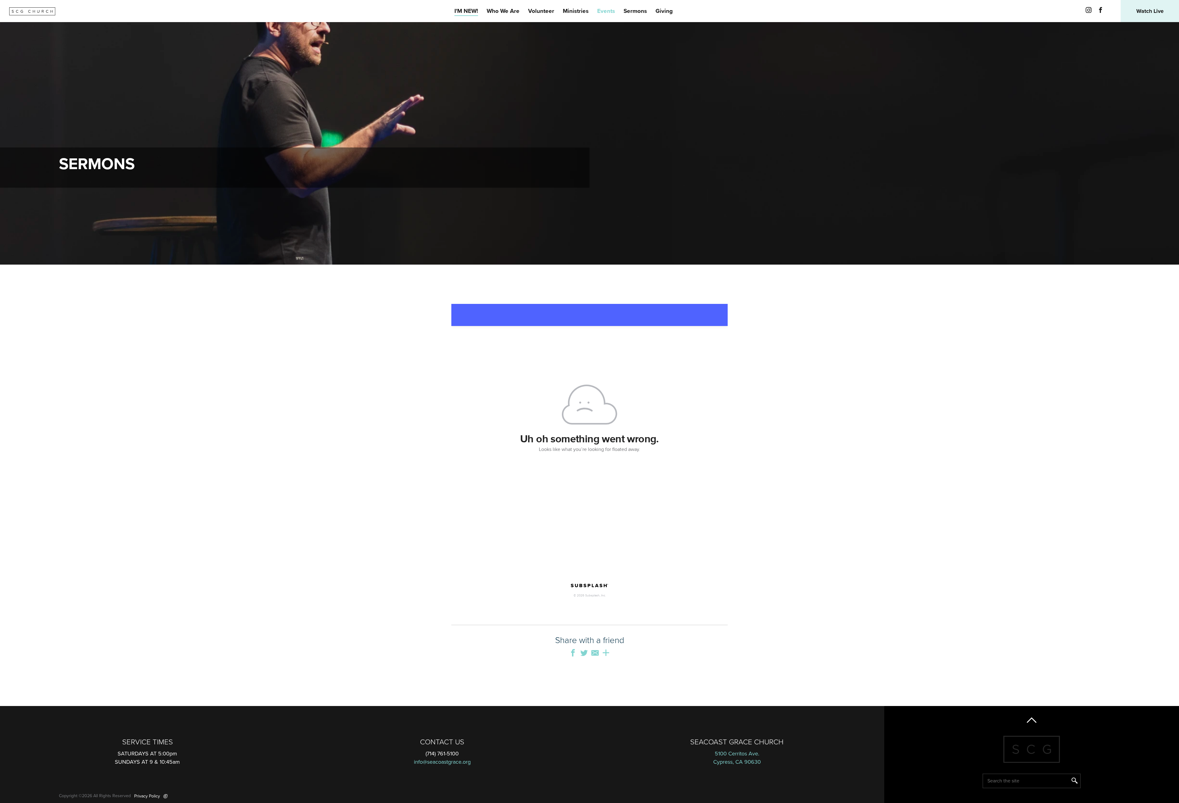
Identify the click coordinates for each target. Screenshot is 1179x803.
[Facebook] (1100, 11)
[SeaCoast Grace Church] (32, 11)
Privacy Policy (147, 796)
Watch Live (1150, 11)
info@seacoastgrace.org (442, 761)
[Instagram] (1088, 11)
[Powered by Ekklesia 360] (165, 796)
